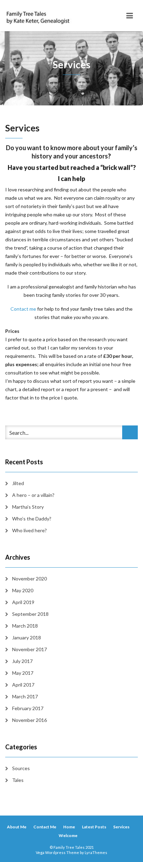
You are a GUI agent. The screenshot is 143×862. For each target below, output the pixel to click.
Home (69, 826)
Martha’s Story (28, 507)
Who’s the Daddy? (31, 518)
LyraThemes (96, 852)
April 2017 (23, 685)
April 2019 (23, 602)
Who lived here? (29, 530)
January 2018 (26, 637)
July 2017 (22, 661)
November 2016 (29, 720)
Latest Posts (94, 826)
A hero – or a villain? (33, 495)
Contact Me (44, 826)
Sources (21, 768)
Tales (18, 780)
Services (121, 826)
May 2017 (22, 673)
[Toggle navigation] (129, 15)
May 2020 (22, 590)
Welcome (68, 835)
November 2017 (29, 649)
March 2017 (25, 696)
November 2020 (29, 578)
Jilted (18, 483)
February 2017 (27, 708)
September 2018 (30, 614)
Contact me (23, 309)
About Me (16, 826)
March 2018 (25, 626)
